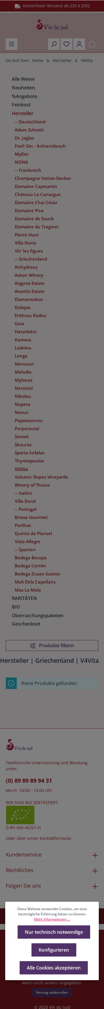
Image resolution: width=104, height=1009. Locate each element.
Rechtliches (20, 870)
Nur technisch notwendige (54, 932)
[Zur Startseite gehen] (52, 24)
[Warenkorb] (92, 44)
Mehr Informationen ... (52, 919)
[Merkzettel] (66, 44)
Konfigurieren (54, 950)
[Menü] (11, 44)
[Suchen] (54, 44)
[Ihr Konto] (79, 44)
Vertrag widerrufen (52, 992)
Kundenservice (24, 854)
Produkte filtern (56, 645)
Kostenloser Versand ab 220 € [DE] (55, 5)
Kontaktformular (55, 838)
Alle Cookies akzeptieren (54, 968)
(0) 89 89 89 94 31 (29, 780)
